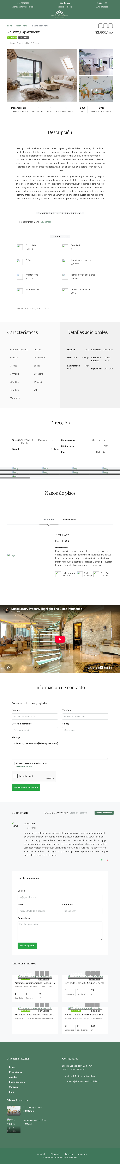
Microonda (15, 398)
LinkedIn (69, 1154)
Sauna (37, 366)
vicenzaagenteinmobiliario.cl (23, 7)
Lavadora (14, 390)
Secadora (38, 374)
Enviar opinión (27, 945)
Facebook (41, 1154)
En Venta (95, 1011)
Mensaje (16, 737)
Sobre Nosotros (17, 1082)
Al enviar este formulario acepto (31, 765)
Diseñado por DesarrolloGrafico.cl (61, 1158)
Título (21, 904)
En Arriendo (23, 38)
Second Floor (69, 519)
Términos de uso (24, 766)
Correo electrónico (22, 723)
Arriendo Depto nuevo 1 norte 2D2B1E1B (37, 1014)
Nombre (16, 710)
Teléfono (67, 710)
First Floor (49, 519)
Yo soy (65, 723)
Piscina (37, 349)
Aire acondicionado (19, 349)
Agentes (13, 1077)
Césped (13, 366)
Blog (11, 1092)
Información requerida (26, 787)
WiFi (36, 390)
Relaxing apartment (32, 1107)
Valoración (67, 904)
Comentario (24, 918)
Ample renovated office (34, 1120)
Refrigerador (40, 358)
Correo (21, 890)
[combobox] (85, 730)
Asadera (14, 358)
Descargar (46, 222)
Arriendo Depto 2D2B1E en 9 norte (84, 982)
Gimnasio (14, 374)
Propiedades (15, 1072)
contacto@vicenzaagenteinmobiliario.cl (83, 1081)
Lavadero (14, 382)
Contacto (13, 1087)
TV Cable (38, 382)
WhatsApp (55, 1154)
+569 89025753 (22, 3)
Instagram (82, 1154)
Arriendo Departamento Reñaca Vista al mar (40, 982)
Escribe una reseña (104, 813)
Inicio (12, 1067)
